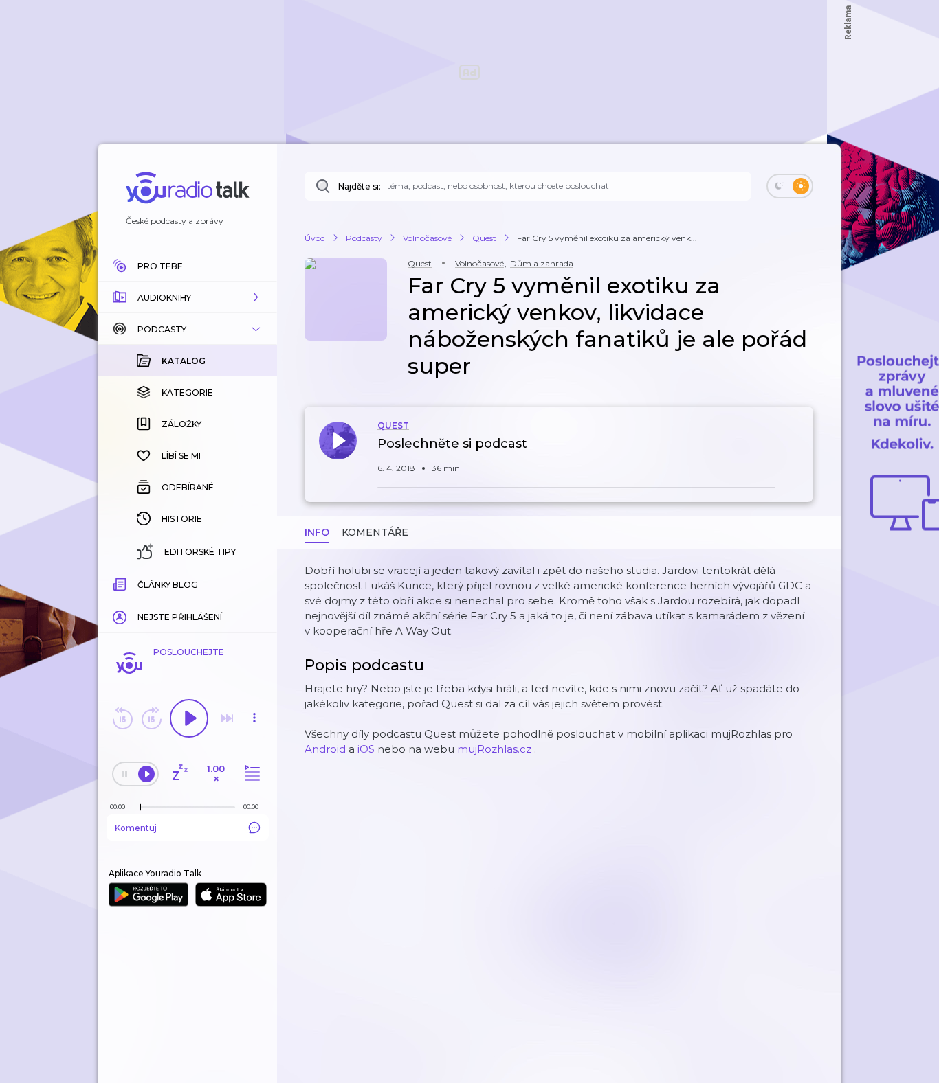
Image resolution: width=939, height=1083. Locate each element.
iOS (366, 748)
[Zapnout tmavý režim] (789, 186)
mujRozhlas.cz (494, 748)
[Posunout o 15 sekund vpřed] (151, 718)
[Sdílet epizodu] (799, 451)
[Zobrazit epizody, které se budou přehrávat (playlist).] (250, 773)
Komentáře (375, 532)
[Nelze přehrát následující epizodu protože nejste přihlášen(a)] (226, 718)
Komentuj (136, 828)
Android (325, 748)
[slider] (140, 807)
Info (317, 532)
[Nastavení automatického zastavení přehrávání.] (179, 774)
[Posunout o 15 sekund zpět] (122, 718)
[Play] (189, 718)
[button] (187, 297)
